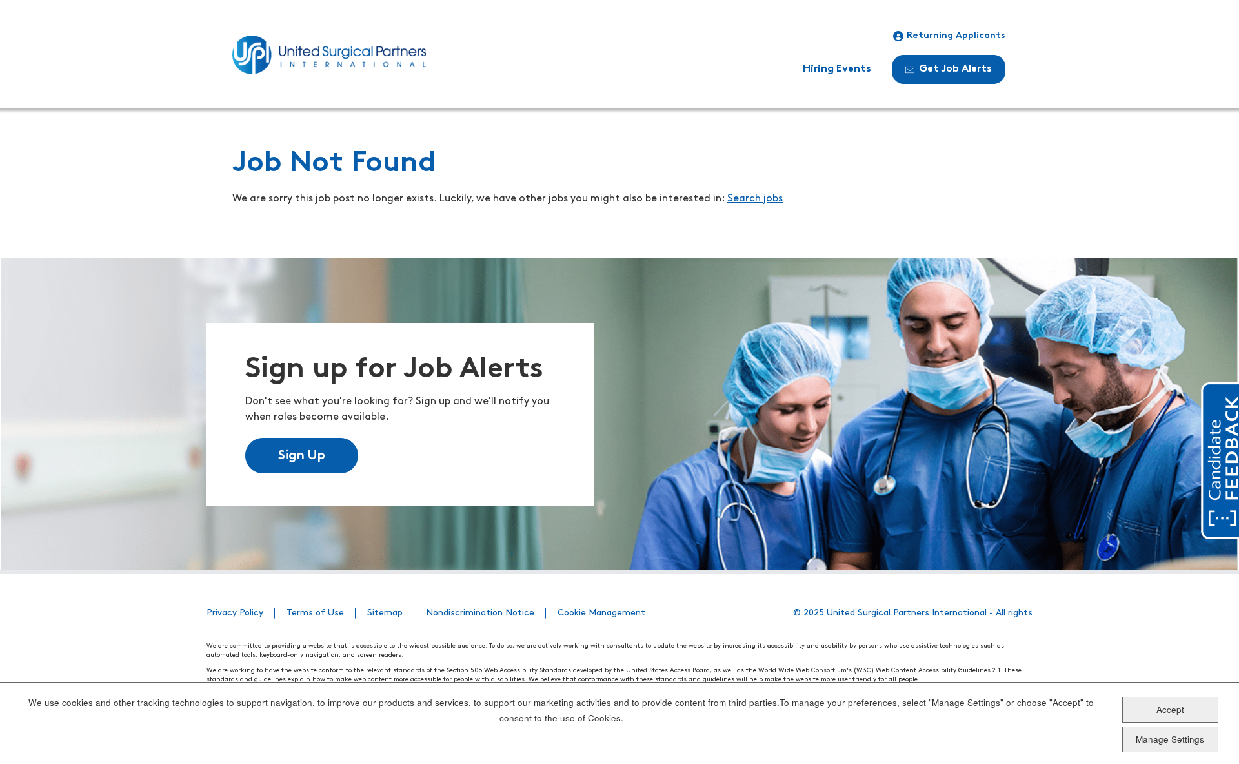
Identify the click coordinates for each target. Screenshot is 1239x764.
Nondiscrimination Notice (480, 613)
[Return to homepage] (329, 55)
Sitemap (385, 613)
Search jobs (755, 199)
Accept (1170, 709)
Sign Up (301, 455)
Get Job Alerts (955, 69)
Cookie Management (601, 613)
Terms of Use (315, 613)
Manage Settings (1170, 738)
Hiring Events (837, 69)
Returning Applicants (956, 36)
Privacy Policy (234, 613)
